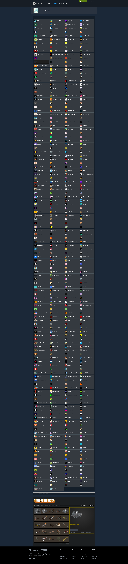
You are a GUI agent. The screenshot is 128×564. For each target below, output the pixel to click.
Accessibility (83, 554)
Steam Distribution (63, 558)
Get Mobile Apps (95, 554)
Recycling (74, 558)
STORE (48, 3)
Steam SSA (62, 554)
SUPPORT (65, 3)
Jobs (73, 554)
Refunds (82, 560)
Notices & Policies (84, 556)
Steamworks (62, 556)
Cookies (82, 558)
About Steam (62, 551)
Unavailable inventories (41, 493)
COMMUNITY (54, 3)
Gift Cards (62, 560)
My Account (94, 558)
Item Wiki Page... (74, 529)
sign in (88, 1)
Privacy (82, 551)
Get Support (94, 556)
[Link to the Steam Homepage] (37, 4)
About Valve (74, 551)
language (92, 1)
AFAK (41, 10)
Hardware (74, 556)
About (60, 3)
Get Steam (94, 551)
